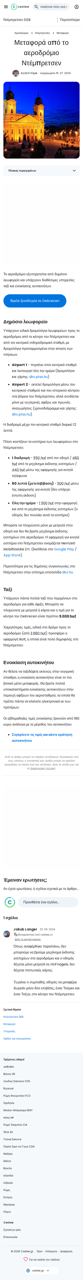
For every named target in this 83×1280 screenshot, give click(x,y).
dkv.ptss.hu (38, 376)
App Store (11, 555)
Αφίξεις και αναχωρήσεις (17, 1038)
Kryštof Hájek (29, 73)
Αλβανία (8, 1183)
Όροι (39, 1251)
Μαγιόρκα (9, 1204)
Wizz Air (8, 1132)
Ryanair (8, 1088)
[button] (6, 6)
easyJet (8, 1117)
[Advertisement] (41, 222)
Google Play (64, 549)
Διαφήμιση (66, 1251)
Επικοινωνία (10, 1237)
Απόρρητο (51, 1251)
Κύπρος (8, 1197)
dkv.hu (67, 572)
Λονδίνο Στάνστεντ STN (16, 1081)
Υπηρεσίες (9, 1031)
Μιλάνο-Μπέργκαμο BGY (18, 1110)
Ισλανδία (8, 1175)
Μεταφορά (63, 33)
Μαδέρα (8, 1154)
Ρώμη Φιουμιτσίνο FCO (16, 1096)
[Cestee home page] (20, 7)
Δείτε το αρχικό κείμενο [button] (28, 939)
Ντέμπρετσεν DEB (16, 19)
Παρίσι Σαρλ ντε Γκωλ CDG (19, 1146)
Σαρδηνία (8, 1103)
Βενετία (7, 1168)
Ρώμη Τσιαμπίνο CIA (15, 1125)
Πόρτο (7, 1212)
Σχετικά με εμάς (12, 1230)
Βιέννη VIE (9, 1074)
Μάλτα (7, 1161)
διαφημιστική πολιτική (42, 768)
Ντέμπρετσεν (42, 33)
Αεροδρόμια (21, 33)
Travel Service (12, 1139)
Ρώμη (6, 1190)
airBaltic (8, 1067)
